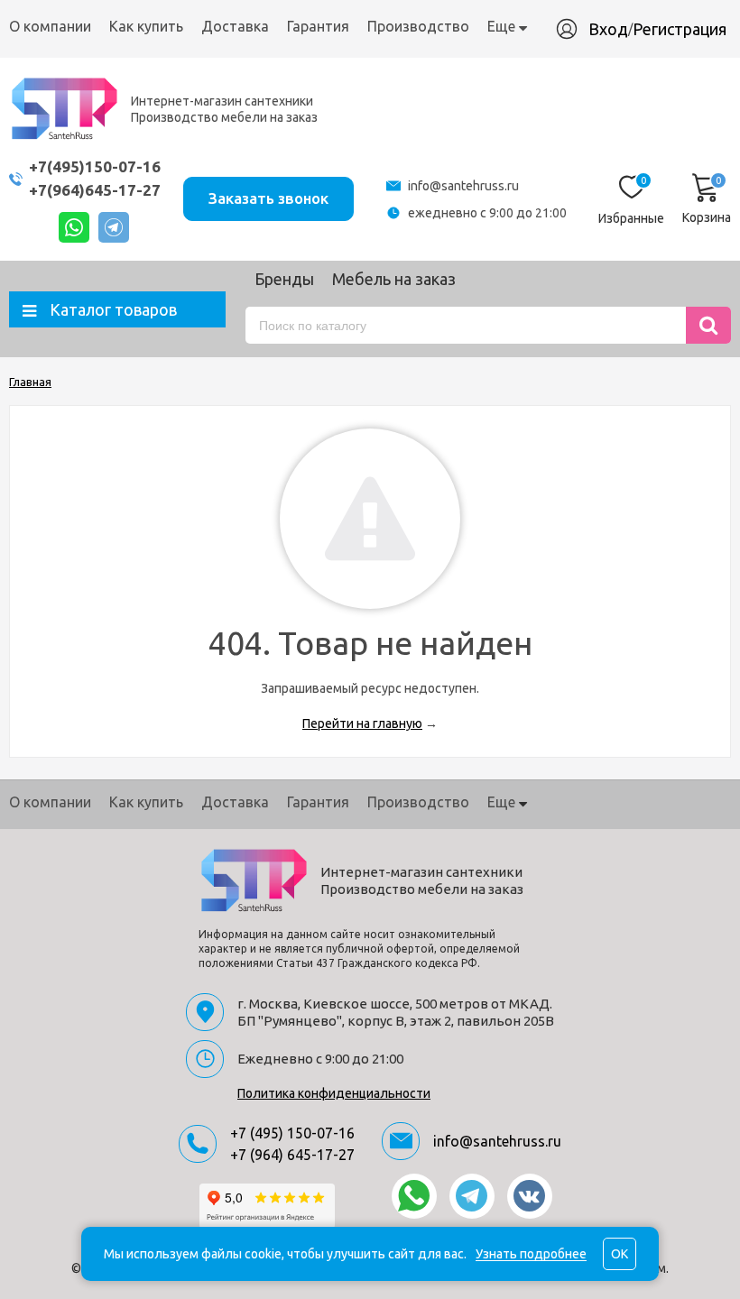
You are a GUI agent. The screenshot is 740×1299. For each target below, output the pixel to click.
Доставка (235, 26)
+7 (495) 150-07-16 (292, 1133)
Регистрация (679, 29)
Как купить (146, 26)
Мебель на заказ (394, 279)
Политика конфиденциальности (333, 1093)
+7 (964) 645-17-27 (292, 1155)
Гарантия (318, 26)
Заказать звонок (268, 198)
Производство (418, 26)
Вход (608, 29)
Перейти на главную (362, 723)
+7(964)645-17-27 (95, 189)
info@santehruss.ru (463, 186)
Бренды (284, 279)
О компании (50, 26)
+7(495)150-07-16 (95, 166)
